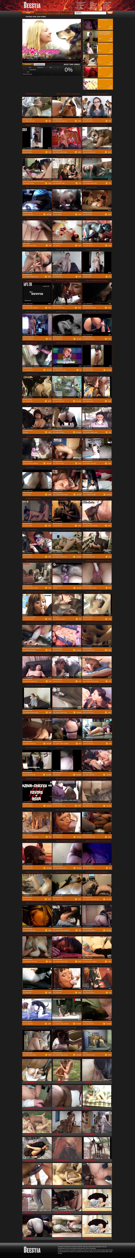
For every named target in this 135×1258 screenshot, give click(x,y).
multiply (92, 432)
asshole (27, 650)
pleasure (57, 556)
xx (56, 588)
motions (57, 152)
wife (87, 214)
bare (95, 463)
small (29, 774)
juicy (34, 930)
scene (32, 619)
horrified (94, 307)
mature (61, 743)
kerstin (27, 588)
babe (29, 339)
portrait (94, 494)
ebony (89, 837)
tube (90, 245)
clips (87, 245)
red (26, 370)
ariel (90, 339)
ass (93, 868)
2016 (57, 992)
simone (57, 276)
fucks (90, 806)
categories (41, 13)
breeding (60, 806)
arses (92, 463)
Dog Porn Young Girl (104, 43)
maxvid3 (57, 1055)
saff (31, 401)
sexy (87, 930)
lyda (29, 556)
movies (63, 121)
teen (33, 121)
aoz (31, 556)
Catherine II (93, 7)
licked (87, 868)
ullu (57, 214)
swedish (32, 276)
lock (90, 992)
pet (59, 245)
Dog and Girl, (32, 69)
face (90, 307)
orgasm (30, 806)
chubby (57, 432)
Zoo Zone (106, 5)
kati (65, 556)
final (26, 899)
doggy (61, 1055)
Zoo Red (79, 7)
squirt (57, 868)
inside (87, 774)
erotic (95, 183)
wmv (27, 494)
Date (66, 13)
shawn (30, 463)
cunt (92, 712)
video (59, 525)
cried (57, 463)
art (56, 681)
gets (63, 432)
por (56, 525)
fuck (27, 339)
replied (27, 121)
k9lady (87, 339)
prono (56, 650)
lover (36, 276)
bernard (90, 152)
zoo (92, 245)
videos (59, 214)
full (26, 556)
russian (90, 619)
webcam (58, 370)
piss (30, 214)
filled (90, 650)
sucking (30, 930)
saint (94, 152)
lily (32, 339)
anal (59, 774)
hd (61, 525)
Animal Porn (93, 9)
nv (26, 1023)
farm (56, 806)
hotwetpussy (59, 339)
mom (90, 121)
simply (36, 712)
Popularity (54, 13)
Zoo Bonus (80, 5)
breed (87, 992)
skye (92, 401)
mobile (30, 152)
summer (30, 525)
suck (89, 712)
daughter (66, 743)
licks (92, 1023)
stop (62, 463)
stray (65, 712)
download (57, 121)
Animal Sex (93, 4)
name (63, 619)
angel (92, 183)
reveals (32, 183)
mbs (93, 556)
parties (60, 401)
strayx (30, 307)
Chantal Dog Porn (103, 19)
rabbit (87, 806)
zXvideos (106, 4)
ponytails (88, 463)
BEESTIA (33, 6)
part (92, 743)
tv (92, 121)
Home (28, 13)
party (56, 183)
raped (95, 432)
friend (59, 307)
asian (27, 681)
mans (63, 307)
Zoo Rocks (106, 9)
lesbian (62, 556)
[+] (76, 68)
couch (34, 245)
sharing (90, 214)
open (27, 743)
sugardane (66, 930)
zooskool (88, 183)
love (93, 339)
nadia (63, 183)
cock (87, 712)
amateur (28, 245)
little (90, 743)
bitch (30, 121)
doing (87, 307)
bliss (61, 276)
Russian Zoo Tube (103, 55)
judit (27, 432)
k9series (28, 868)
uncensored (32, 681)
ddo (56, 774)
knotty (62, 1023)
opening (88, 432)
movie (60, 650)
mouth (87, 650)
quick (61, 152)
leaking (33, 774)
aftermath (61, 868)
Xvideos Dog (107, 2)
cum (27, 183)
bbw (61, 432)
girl (32, 214)
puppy (36, 837)
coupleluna (28, 961)
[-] (79, 68)
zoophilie (88, 899)
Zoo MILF (93, 5)
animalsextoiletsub (93, 525)
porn (28, 72)
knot (31, 245)
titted (87, 837)
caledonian (35, 463)
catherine (89, 494)
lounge (65, 152)
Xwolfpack (80, 9)
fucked (94, 588)
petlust (27, 1055)
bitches (34, 1055)
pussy (31, 650)
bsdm (59, 183)
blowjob (58, 837)
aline (98, 899)
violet (89, 276)
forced (33, 743)
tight (34, 650)
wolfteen (57, 899)
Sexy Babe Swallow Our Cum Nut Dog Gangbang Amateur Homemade (105, 33)
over (56, 401)
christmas (66, 1023)
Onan (91, 2)
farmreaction (89, 556)
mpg (87, 525)
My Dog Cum (107, 7)
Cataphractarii (81, 2)
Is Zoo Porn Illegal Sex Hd (105, 79)
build (90, 774)
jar (29, 183)
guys (31, 1055)
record (27, 307)
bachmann (93, 899)
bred (87, 370)
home (87, 121)
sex (66, 121)
